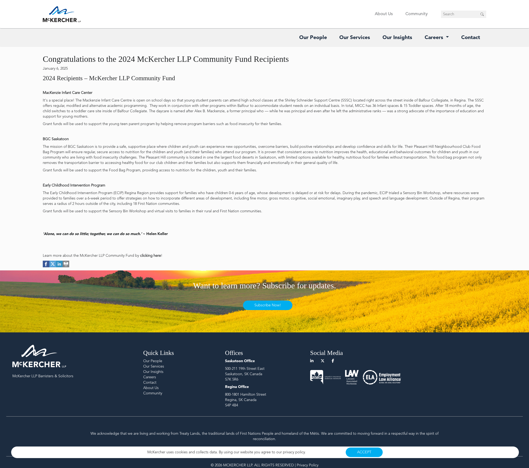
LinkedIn (59, 264)
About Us (384, 14)
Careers (435, 37)
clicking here (150, 256)
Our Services (354, 37)
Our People (313, 37)
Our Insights (397, 37)
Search (482, 14)
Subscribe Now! (267, 305)
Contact (470, 37)
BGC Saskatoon (56, 139)
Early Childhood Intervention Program (74, 185)
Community (416, 14)
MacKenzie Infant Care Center (67, 93)
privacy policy (294, 452)
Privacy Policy (307, 465)
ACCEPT (364, 452)
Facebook (46, 264)
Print (66, 264)
